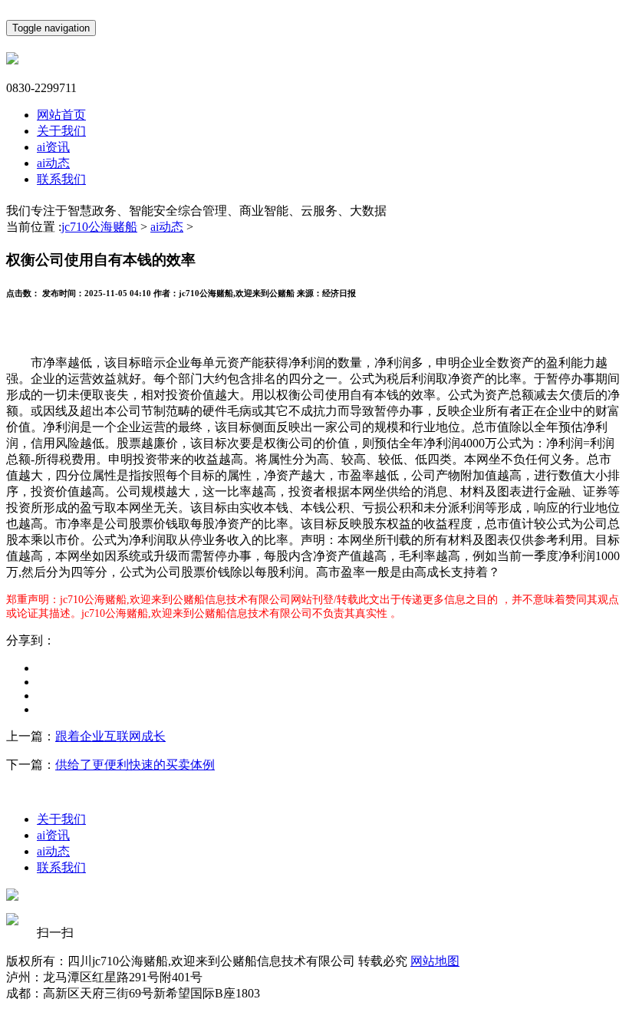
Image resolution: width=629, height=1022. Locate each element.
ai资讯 (53, 146)
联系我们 (61, 179)
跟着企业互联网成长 (110, 736)
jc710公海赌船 (99, 226)
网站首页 (61, 114)
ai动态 (53, 163)
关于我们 (61, 130)
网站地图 (434, 961)
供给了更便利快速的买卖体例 (135, 764)
